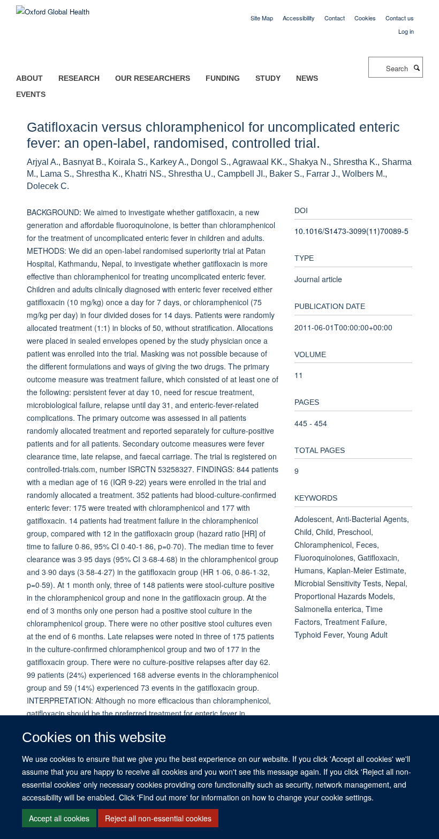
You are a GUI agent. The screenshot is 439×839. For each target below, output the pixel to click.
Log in (406, 31)
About (29, 78)
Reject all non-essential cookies (158, 818)
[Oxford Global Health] (52, 8)
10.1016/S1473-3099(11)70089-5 (351, 230)
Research (79, 78)
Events (31, 94)
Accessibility (299, 17)
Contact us (399, 17)
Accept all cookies (59, 818)
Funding (223, 78)
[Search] (416, 67)
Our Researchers (152, 78)
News (307, 78)
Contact (334, 17)
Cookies (365, 17)
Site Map (262, 17)
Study (268, 78)
